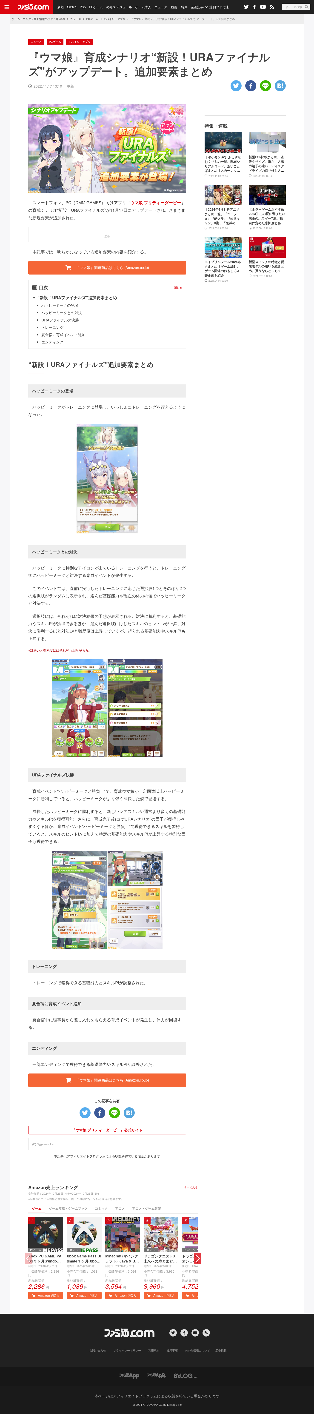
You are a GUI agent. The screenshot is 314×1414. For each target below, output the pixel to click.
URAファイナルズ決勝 (60, 320)
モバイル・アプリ (114, 19)
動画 (174, 7)
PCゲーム (96, 7)
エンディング (52, 342)
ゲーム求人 (143, 7)
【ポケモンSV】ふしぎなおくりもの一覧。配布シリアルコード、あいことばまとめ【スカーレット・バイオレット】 (223, 164)
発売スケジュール (119, 7)
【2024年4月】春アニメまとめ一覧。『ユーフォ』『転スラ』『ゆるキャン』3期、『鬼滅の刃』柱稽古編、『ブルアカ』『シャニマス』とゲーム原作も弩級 (222, 216)
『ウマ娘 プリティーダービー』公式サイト (107, 1130)
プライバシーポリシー (127, 1350)
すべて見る (191, 1187)
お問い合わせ (97, 1350)
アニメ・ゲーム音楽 (146, 1208)
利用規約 (153, 1350)
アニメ (120, 1208)
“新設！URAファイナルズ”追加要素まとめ (77, 298)
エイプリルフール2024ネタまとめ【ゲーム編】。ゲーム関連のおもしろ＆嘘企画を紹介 (223, 269)
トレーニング (52, 327)
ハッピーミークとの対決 (61, 312)
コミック (101, 1208)
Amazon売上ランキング (53, 1187)
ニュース (160, 7)
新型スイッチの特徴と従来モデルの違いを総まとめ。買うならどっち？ (266, 266)
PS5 (83, 7)
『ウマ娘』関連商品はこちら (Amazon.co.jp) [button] (112, 267)
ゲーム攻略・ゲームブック (68, 1208)
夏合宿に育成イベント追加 (63, 334)
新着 (60, 7)
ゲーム (37, 1208)
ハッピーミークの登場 (59, 305)
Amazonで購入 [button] (48, 1295)
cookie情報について (197, 1350)
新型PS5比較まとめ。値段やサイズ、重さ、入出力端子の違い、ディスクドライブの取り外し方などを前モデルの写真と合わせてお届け (266, 164)
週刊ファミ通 (219, 7)
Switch (72, 7)
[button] (197, 1258)
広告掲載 (220, 1350)
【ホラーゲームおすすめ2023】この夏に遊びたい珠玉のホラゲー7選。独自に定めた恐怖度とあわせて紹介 (267, 216)
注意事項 (172, 1350)
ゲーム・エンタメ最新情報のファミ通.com (38, 19)
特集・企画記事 (192, 7)
